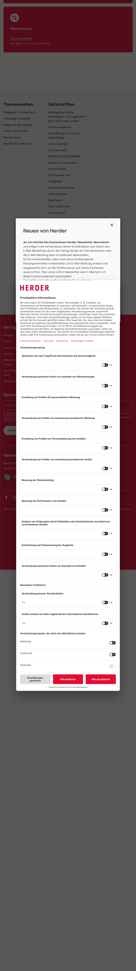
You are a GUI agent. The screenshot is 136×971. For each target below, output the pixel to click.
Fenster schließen (112, 225)
